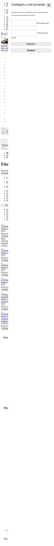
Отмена (31, 50)
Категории (8, 205)
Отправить (31, 44)
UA (6, 33)
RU (2, 33)
